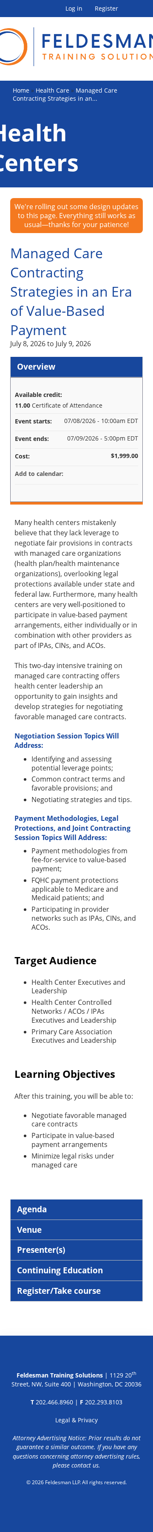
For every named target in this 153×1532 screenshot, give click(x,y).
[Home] (76, 41)
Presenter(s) (41, 1249)
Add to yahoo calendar (109, 474)
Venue (29, 1229)
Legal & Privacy (76, 1420)
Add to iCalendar (120, 473)
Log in (73, 9)
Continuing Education (60, 1270)
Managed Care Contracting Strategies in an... (65, 94)
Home (21, 90)
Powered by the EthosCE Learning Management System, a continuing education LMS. (76, 1504)
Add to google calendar (98, 474)
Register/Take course (59, 1290)
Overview (36, 366)
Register (106, 9)
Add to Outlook (131, 474)
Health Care (52, 90)
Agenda (32, 1209)
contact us (85, 1465)
